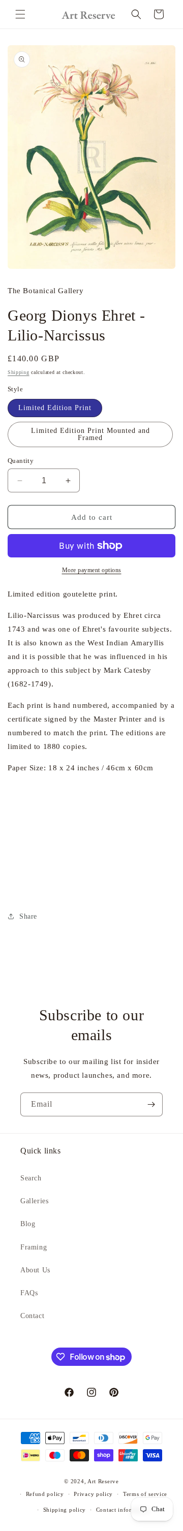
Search (31, 1178)
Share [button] (28, 916)
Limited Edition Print (55, 408)
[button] (20, 14)
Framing (33, 1247)
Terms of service (145, 1494)
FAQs (29, 1293)
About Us (35, 1270)
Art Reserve (103, 1481)
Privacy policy (93, 1494)
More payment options (91, 570)
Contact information (123, 1510)
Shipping (18, 372)
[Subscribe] (151, 1104)
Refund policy (45, 1494)
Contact (32, 1316)
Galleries (34, 1201)
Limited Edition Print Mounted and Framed (90, 434)
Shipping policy (64, 1510)
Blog (27, 1224)
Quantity (21, 460)
